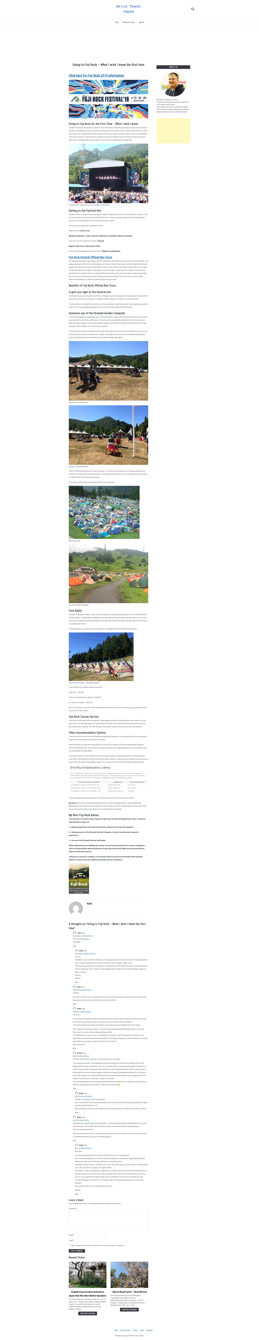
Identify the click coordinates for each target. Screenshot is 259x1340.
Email (71, 1240)
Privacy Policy (129, 22)
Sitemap (149, 1330)
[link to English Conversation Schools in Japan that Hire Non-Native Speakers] (87, 1275)
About (141, 22)
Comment (73, 1209)
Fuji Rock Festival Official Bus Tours (90, 257)
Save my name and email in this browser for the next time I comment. (97, 1245)
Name (71, 1235)
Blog (117, 22)
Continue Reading (87, 1313)
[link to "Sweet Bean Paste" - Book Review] (129, 1275)
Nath (89, 903)
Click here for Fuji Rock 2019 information (96, 75)
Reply (74, 946)
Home (142, 1330)
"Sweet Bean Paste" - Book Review (129, 1292)
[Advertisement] (129, 45)
